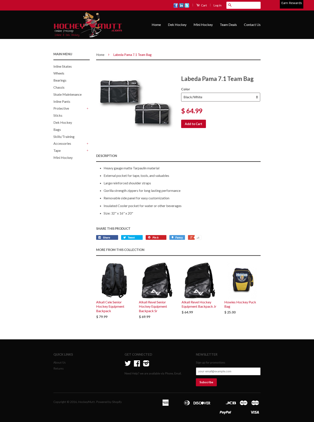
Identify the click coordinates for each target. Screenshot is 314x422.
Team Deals (228, 24)
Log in (218, 5)
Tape (57, 150)
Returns (58, 368)
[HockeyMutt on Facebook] (137, 365)
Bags (57, 129)
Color (185, 89)
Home (156, 24)
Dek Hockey (177, 24)
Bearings (59, 80)
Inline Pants (61, 101)
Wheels (58, 73)
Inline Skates (62, 66)
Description (106, 156)
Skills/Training (64, 136)
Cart (203, 5)
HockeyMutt (86, 402)
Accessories (62, 143)
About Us (59, 362)
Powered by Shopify (109, 402)
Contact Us (252, 24)
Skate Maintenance (67, 94)
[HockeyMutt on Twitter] (128, 365)
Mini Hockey (203, 24)
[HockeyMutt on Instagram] (146, 365)
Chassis (59, 87)
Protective (61, 108)
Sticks (57, 115)
